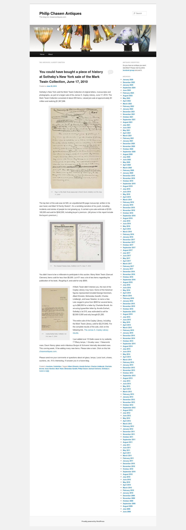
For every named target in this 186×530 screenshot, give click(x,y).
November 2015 (129, 306)
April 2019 (127, 197)
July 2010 (126, 477)
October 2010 (128, 469)
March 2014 (127, 359)
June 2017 (127, 255)
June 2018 (127, 223)
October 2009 (128, 501)
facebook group (128, 70)
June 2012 (127, 415)
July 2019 (126, 189)
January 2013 (128, 397)
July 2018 (126, 221)
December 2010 (129, 463)
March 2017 (127, 263)
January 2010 (128, 493)
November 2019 (129, 178)
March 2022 (127, 103)
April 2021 (127, 133)
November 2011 (129, 434)
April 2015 (127, 325)
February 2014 (128, 362)
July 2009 (126, 509)
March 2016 (127, 295)
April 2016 (127, 293)
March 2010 (127, 487)
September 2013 (129, 375)
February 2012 (128, 426)
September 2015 (129, 311)
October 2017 (128, 245)
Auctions (49, 366)
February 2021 (128, 138)
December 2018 (129, 207)
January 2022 (128, 109)
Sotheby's (105, 368)
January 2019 (128, 205)
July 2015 (126, 317)
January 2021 (128, 141)
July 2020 (126, 157)
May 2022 (126, 98)
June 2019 (127, 191)
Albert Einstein (73, 366)
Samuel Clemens (95, 368)
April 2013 (127, 389)
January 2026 (128, 79)
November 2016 (129, 274)
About (50, 54)
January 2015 (128, 333)
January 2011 (128, 461)
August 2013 (127, 378)
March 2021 (127, 135)
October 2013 (128, 373)
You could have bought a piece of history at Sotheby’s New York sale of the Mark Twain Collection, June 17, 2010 (71, 76)
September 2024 (129, 87)
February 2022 (128, 106)
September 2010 (129, 471)
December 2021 (129, 111)
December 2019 (129, 175)
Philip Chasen (83, 368)
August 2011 (127, 442)
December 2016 (129, 271)
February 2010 (128, 490)
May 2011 (126, 450)
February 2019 (128, 202)
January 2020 (128, 173)
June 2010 (127, 479)
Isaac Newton (50, 368)
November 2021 (129, 114)
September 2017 (129, 247)
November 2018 (129, 210)
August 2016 (127, 282)
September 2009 (129, 503)
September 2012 (129, 407)
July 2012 (126, 413)
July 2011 (126, 445)
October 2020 (128, 149)
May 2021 (126, 130)
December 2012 (129, 399)
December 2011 (129, 431)
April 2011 (127, 453)
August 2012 (127, 410)
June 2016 (127, 287)
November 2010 (129, 466)
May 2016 (126, 290)
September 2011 (129, 439)
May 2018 (126, 226)
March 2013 (127, 391)
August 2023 (127, 95)
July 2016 (126, 285)
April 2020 (127, 165)
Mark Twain (60, 368)
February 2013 (128, 394)
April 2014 (127, 357)
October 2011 (128, 437)
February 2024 (128, 93)
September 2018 (129, 215)
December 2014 (129, 335)
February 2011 (128, 458)
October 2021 (128, 117)
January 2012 (128, 429)
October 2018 (128, 213)
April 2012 (127, 421)
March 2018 (127, 231)
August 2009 (127, 506)
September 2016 (129, 279)
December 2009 (129, 495)
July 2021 (126, 125)
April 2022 (127, 101)
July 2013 (126, 381)
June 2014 (127, 351)
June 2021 (127, 127)
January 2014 (128, 365)
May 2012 (126, 418)
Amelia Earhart (84, 366)
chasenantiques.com (48, 351)
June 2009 (127, 511)
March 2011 (127, 455)
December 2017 (129, 239)
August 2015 (127, 314)
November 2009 (129, 498)
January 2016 (128, 301)
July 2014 (126, 349)
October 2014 (128, 341)
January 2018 (128, 237)
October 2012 (128, 405)
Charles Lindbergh (97, 366)
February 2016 (128, 298)
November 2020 (129, 146)
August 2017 (127, 250)
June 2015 (127, 319)
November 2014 (129, 338)
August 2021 (127, 122)
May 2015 (126, 322)
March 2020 (127, 167)
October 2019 (128, 181)
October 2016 (128, 277)
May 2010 (126, 482)
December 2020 (129, 143)
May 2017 (126, 258)
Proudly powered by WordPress (93, 521)
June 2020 (127, 159)
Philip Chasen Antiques (60, 13)
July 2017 (126, 253)
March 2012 (127, 423)
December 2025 (129, 82)
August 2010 (127, 474)
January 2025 (128, 85)
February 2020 (128, 170)
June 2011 (127, 447)
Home (42, 54)
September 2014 (129, 343)
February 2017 (128, 266)
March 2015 (127, 327)
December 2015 (129, 303)
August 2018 (127, 218)
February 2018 (128, 234)
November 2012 (129, 402)
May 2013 (126, 386)
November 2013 (129, 370)
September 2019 (129, 183)
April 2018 (127, 229)
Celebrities (57, 366)
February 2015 (128, 330)
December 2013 (129, 367)
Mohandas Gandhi (70, 368)
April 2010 (127, 485)
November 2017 (129, 242)
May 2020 (126, 162)
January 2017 (128, 269)
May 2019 (126, 194)
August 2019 (127, 186)
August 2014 (127, 346)
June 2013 (127, 383)
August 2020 (127, 154)
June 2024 (127, 90)
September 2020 (129, 151)
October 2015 (128, 309)
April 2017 (127, 261)
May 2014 (126, 354)
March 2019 (127, 199)
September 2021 (129, 119)
